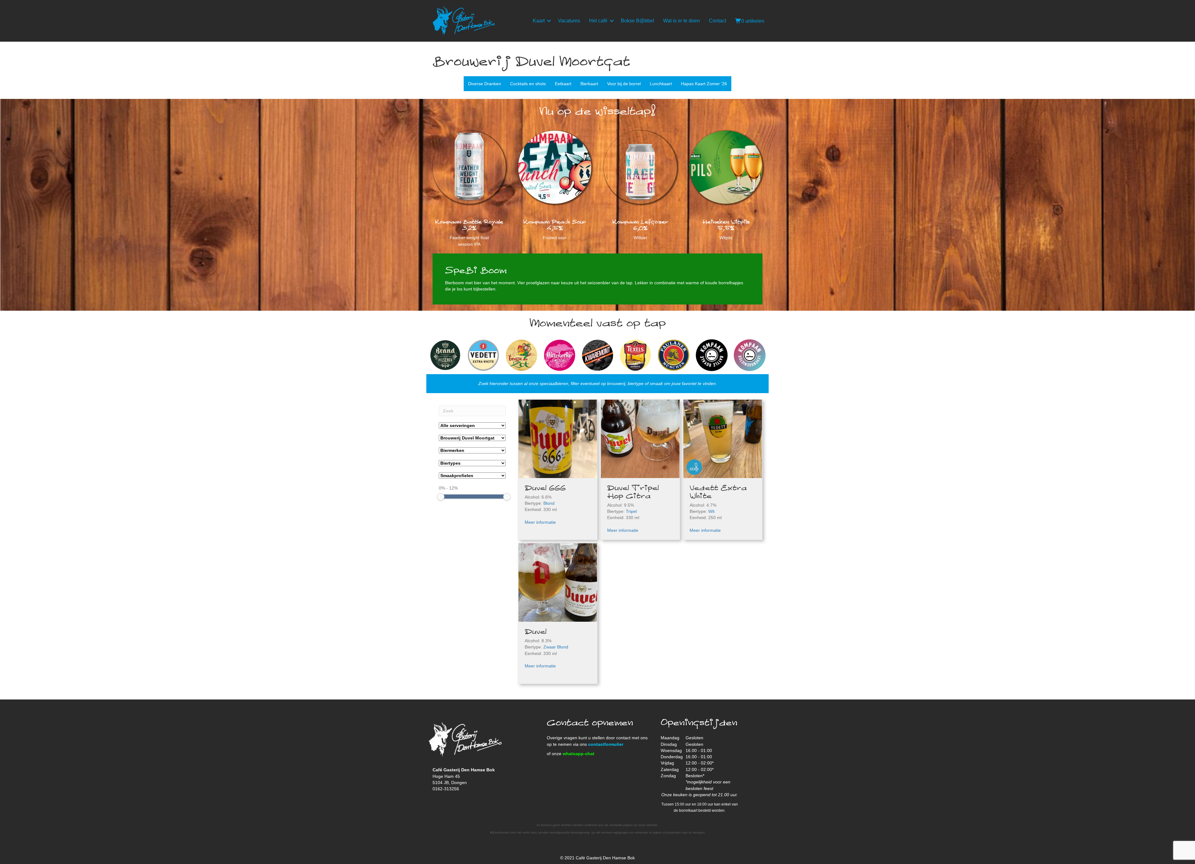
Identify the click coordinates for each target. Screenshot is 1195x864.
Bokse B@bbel (637, 20)
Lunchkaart (661, 83)
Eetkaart (563, 83)
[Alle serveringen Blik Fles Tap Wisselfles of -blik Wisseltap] (472, 425)
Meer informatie (540, 522)
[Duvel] (557, 582)
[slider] (440, 496)
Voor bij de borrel (624, 83)
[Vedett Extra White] (722, 438)
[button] (549, 21)
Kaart (539, 20)
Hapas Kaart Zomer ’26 (704, 83)
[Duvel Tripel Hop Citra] (640, 438)
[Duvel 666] (557, 438)
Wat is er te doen (681, 20)
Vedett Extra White (718, 492)
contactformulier (605, 744)
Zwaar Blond (555, 646)
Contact (717, 20)
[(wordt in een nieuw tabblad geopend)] (640, 166)
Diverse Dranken (484, 83)
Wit (711, 511)
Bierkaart (589, 83)
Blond (549, 503)
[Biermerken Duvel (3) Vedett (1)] (472, 450)
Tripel (631, 511)
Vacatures (569, 20)
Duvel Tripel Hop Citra (633, 492)
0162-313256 (446, 788)
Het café (598, 20)
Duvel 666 (545, 488)
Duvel (535, 632)
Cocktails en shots (528, 83)
